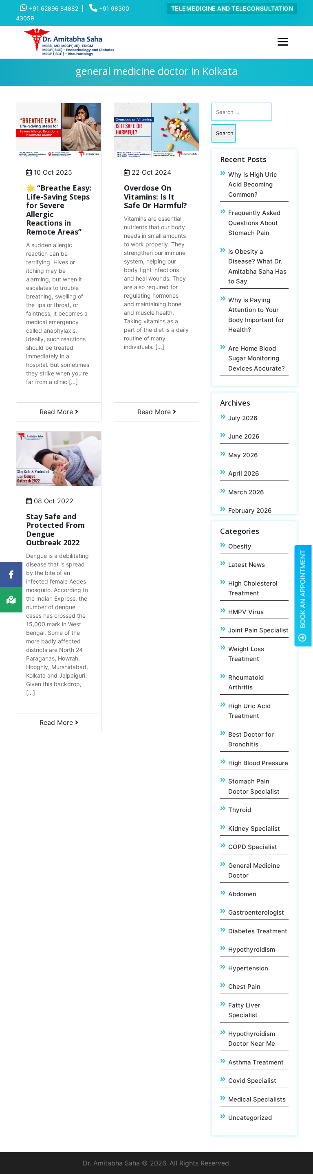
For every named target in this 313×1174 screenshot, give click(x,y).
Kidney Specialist (254, 828)
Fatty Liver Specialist (244, 1010)
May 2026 (243, 455)
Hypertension (248, 968)
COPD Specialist (252, 847)
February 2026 (250, 510)
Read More (57, 412)
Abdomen (242, 894)
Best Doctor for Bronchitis (251, 739)
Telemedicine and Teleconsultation (232, 8)
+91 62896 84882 (52, 8)
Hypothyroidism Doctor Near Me (251, 1039)
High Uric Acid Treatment (249, 711)
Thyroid (239, 810)
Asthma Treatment (256, 1062)
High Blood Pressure (258, 763)
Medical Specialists (257, 1099)
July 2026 (243, 418)
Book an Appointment (303, 590)
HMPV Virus (246, 612)
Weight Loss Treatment (246, 654)
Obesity (239, 546)
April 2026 (243, 473)
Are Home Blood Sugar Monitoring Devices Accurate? (256, 358)
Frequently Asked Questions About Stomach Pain (254, 223)
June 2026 (244, 436)
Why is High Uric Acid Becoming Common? (252, 184)
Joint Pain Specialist (258, 630)
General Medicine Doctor (254, 871)
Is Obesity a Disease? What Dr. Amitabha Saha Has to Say (257, 266)
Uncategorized (250, 1117)
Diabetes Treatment (257, 931)
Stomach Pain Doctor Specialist (254, 786)
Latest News (246, 564)
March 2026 (246, 492)
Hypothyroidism (251, 949)
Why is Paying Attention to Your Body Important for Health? (256, 315)
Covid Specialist (252, 1080)
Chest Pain (244, 986)
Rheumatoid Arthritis (246, 682)
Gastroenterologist (256, 912)
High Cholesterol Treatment (253, 588)
